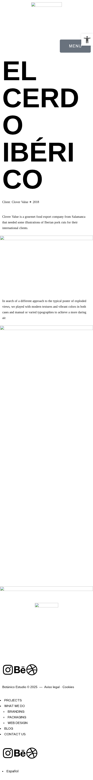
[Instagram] (8, 669)
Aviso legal (52, 687)
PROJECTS (13, 700)
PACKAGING (17, 717)
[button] (87, 40)
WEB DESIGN (18, 723)
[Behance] (20, 669)
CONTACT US (15, 734)
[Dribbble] (31, 669)
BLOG (8, 728)
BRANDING (16, 711)
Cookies (68, 687)
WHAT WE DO (14, 706)
